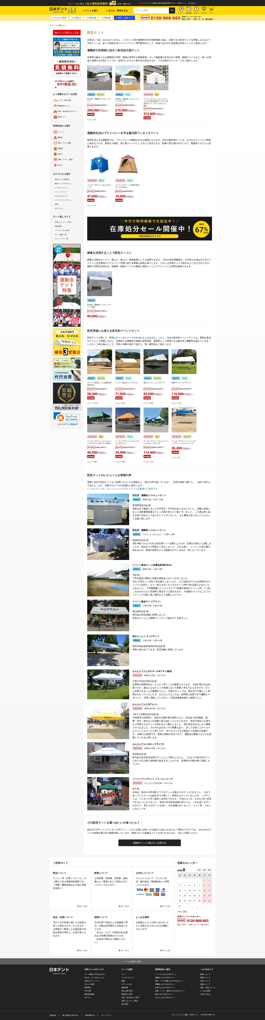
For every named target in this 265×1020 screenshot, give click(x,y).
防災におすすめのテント (164, 994)
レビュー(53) (92, 461)
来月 (209, 870)
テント (123, 974)
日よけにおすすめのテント (165, 997)
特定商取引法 (90, 1015)
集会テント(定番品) (62, 179)
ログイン (87, 997)
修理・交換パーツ (126, 17)
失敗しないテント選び (63, 222)
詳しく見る (83, 906)
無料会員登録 (89, 994)
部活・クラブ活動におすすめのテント (169, 981)
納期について (205, 984)
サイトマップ (106, 1015)
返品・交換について (207, 987)
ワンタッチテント (128, 977)
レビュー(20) (120, 403)
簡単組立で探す (127, 994)
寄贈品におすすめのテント (165, 984)
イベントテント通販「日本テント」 (186, 1014)
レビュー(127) (92, 403)
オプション (59, 208)
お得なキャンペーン (91, 981)
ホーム (52, 25)
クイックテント (61, 191)
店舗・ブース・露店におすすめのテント (170, 990)
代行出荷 (87, 990)
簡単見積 (92, 17)
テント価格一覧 (61, 234)
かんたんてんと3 (61, 196)
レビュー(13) (176, 403)
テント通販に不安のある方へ (95, 974)
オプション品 (126, 984)
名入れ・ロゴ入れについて (94, 977)
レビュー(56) (120, 461)
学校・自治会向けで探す (130, 997)
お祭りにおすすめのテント (165, 987)
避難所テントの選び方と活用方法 (149, 842)
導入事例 (124, 1004)
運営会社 (53, 1015)
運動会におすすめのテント (165, 977)
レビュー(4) (176, 457)
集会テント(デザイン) (63, 183)
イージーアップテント (63, 200)
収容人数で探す (127, 990)
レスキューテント (61, 187)
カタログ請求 (60, 17)
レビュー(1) (91, 205)
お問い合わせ (205, 994)
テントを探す (91, 10)
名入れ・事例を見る (118, 10)
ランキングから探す (62, 230)
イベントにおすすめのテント (166, 974)
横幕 (56, 204)
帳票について (205, 977)
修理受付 (87, 987)
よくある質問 (205, 990)
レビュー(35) (148, 403)
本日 (204, 870)
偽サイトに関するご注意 (67, 32)
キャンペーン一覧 (61, 238)
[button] (67, 419)
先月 (199, 870)
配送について (205, 974)
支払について (205, 981)
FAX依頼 (107, 17)
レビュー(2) (91, 119)
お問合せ (77, 17)
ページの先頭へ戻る (132, 961)
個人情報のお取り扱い (70, 1015)
